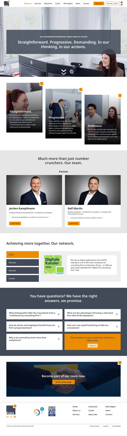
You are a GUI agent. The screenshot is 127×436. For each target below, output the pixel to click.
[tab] (22, 254)
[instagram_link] (7, 417)
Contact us (92, 346)
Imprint (105, 426)
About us (27, 3)
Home (75, 406)
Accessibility (116, 426)
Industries (48, 3)
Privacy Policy (94, 426)
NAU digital (68, 3)
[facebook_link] (11, 417)
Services (38, 3)
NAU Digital (110, 406)
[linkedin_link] (14, 417)
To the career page (63, 382)
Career (57, 3)
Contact (86, 3)
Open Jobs (92, 414)
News (78, 3)
